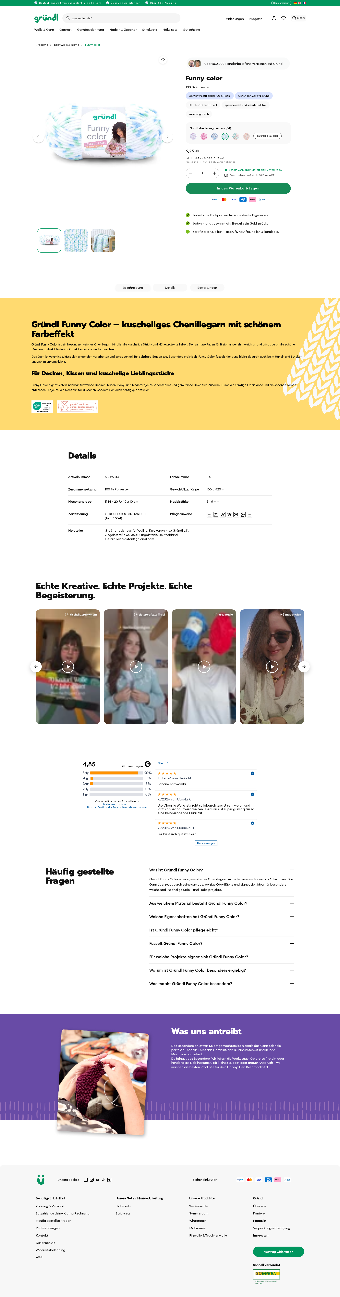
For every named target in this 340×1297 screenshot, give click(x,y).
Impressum (261, 1235)
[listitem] (295, 3)
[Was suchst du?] (68, 18)
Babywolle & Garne (66, 44)
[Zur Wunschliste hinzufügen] (163, 60)
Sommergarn (199, 1213)
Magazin (259, 1221)
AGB (39, 1257)
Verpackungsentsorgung (271, 1228)
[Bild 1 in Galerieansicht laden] (49, 240)
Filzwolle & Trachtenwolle (208, 1235)
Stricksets (123, 1213)
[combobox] (121, 18)
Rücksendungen (48, 1228)
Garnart (65, 29)
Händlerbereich (281, 3)
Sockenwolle (198, 1206)
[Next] (304, 666)
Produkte (42, 44)
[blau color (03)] (214, 136)
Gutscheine (191, 29)
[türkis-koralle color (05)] (235, 136)
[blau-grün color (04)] (225, 136)
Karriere (259, 1213)
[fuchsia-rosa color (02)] (203, 136)
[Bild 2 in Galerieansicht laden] (76, 240)
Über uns (259, 1206)
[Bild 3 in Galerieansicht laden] (103, 240)
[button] (283, 18)
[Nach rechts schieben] (167, 137)
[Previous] (36, 666)
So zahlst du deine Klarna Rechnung (63, 1213)
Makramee (197, 1228)
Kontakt (42, 1235)
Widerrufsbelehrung (50, 1250)
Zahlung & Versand (50, 1206)
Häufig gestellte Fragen (53, 1221)
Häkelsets (123, 1206)
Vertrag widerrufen (278, 1252)
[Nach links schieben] (38, 137)
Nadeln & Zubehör (123, 29)
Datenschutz (45, 1243)
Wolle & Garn (44, 29)
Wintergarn (197, 1221)
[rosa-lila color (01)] (193, 136)
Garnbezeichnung (90, 29)
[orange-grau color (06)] (246, 136)
